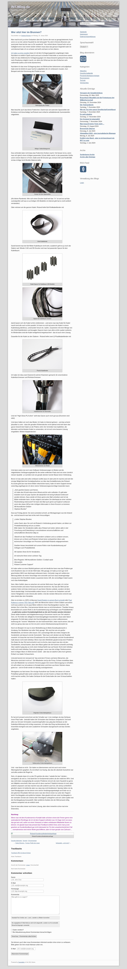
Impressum (84, 34)
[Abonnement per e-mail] (83, 59)
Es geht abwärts (86, 114)
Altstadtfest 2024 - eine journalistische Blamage (98, 133)
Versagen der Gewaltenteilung (91, 93)
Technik (25, 840)
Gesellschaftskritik (16, 840)
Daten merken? (18, 930)
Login (82, 183)
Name (13, 877)
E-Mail (13, 883)
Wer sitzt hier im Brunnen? (26, 32)
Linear (28, 865)
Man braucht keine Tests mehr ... (92, 124)
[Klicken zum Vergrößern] (42, 89)
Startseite (83, 32)
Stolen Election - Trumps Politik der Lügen (27, 843)
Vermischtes (84, 83)
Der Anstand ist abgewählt (90, 119)
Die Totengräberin (86, 105)
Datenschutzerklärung (87, 36)
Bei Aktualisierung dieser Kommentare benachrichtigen (32, 932)
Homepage (15, 889)
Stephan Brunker (26, 35)
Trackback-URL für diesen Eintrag (21, 853)
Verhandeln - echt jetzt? (62, 843)
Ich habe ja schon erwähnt (20, 53)
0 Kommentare (32, 840)
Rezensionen (84, 78)
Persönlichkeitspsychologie (89, 76)
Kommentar (15, 894)
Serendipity (21, 962)
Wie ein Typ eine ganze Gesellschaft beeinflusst (98, 109)
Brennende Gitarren (87, 128)
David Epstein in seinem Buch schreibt (51, 600)
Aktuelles (83, 71)
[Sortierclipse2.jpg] (42, 268)
